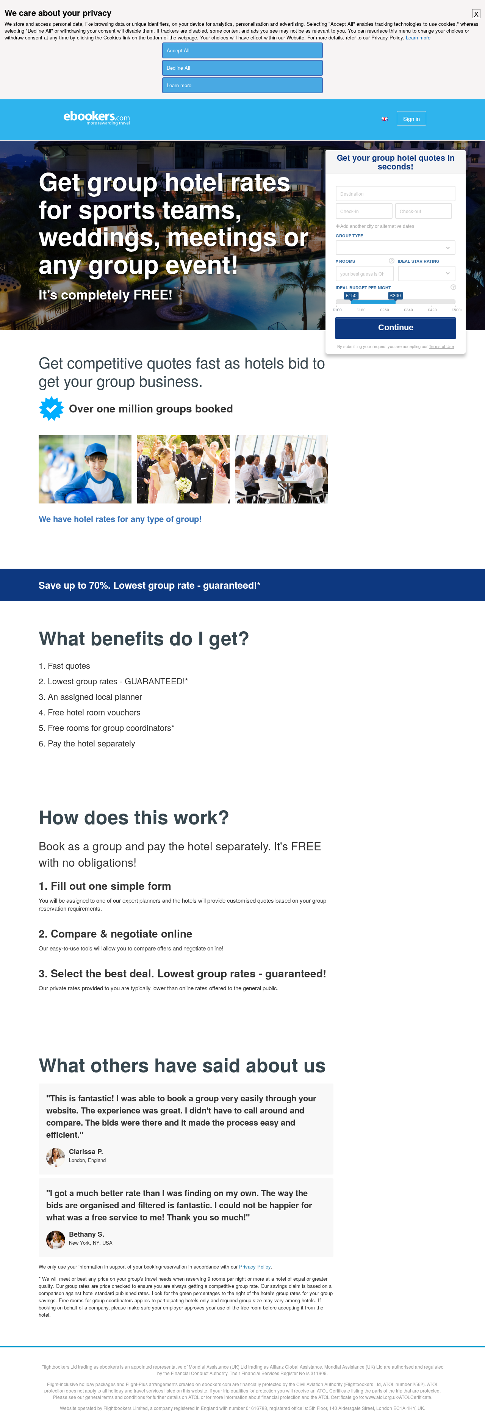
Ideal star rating (419, 261)
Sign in (411, 118)
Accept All (178, 50)
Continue (397, 327)
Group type (349, 235)
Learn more (418, 37)
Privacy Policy (255, 1266)
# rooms (345, 261)
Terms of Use (441, 346)
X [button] (476, 13)
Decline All (178, 67)
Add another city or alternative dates (377, 226)
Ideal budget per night (363, 287)
